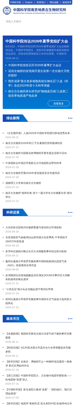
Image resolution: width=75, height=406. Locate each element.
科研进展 (12, 212)
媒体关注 (12, 318)
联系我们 (41, 2)
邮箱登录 (67, 2)
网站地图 (54, 2)
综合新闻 (12, 118)
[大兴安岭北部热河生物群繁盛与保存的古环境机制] (37, 222)
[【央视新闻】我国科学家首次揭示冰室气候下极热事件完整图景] (37, 328)
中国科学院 (15, 2)
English (29, 2)
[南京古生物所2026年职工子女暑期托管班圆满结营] (37, 127)
